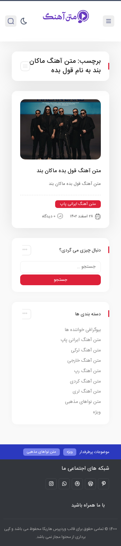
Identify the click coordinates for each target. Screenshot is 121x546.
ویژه (97, 412)
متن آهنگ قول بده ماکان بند (69, 171)
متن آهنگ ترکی (86, 350)
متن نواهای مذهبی (83, 402)
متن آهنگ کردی (85, 381)
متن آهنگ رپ (87, 371)
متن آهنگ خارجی (84, 361)
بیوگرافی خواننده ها (83, 330)
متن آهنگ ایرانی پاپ (78, 204)
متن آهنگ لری (87, 392)
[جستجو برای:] (60, 267)
